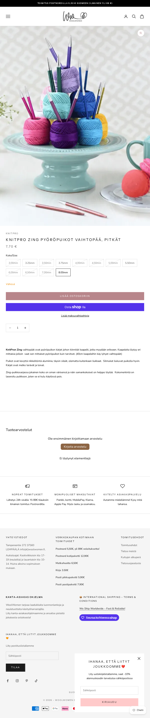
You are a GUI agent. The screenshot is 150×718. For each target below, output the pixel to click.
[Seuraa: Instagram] (17, 681)
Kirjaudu (109, 702)
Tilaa (15, 667)
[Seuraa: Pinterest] (27, 681)
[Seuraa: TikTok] (36, 681)
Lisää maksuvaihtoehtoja (75, 315)
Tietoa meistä (128, 551)
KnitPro (12, 233)
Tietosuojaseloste (131, 563)
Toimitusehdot (129, 545)
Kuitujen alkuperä (131, 557)
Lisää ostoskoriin (75, 296)
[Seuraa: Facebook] (8, 681)
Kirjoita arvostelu (75, 447)
